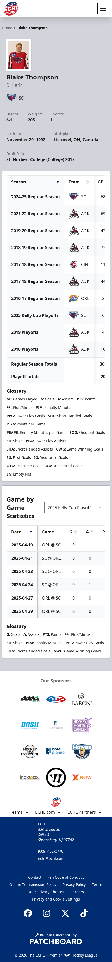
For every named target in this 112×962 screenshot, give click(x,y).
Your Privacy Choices (46, 891)
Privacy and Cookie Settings (56, 899)
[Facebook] (28, 913)
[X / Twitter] (65, 913)
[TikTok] (84, 913)
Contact (34, 877)
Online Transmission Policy (32, 884)
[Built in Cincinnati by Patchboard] (56, 938)
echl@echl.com (51, 858)
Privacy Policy (74, 884)
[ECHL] (11, 8)
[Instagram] (46, 913)
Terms (97, 884)
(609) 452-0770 (50, 851)
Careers (77, 891)
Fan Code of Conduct (66, 877)
